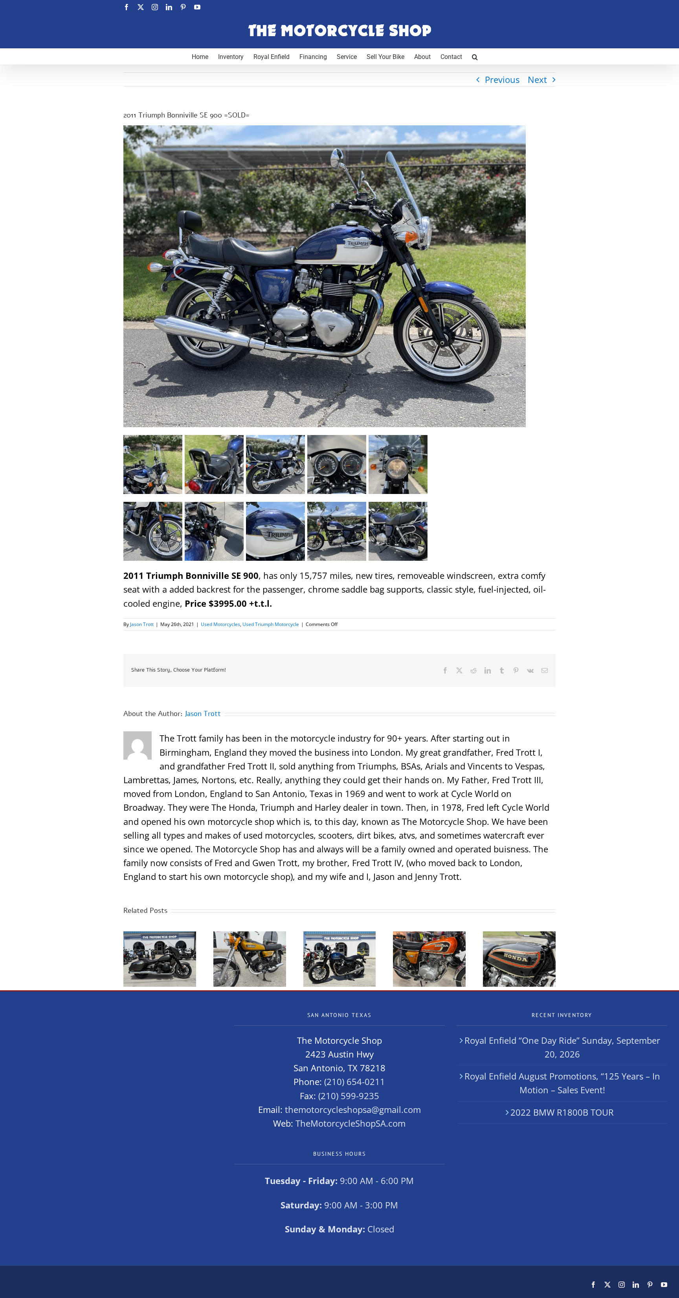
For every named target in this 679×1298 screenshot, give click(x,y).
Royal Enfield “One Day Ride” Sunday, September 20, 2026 (562, 1047)
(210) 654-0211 (354, 1081)
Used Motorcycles (220, 624)
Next (537, 79)
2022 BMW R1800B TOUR (562, 1112)
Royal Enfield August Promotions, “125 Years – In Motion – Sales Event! (562, 1083)
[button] (475, 56)
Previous (502, 79)
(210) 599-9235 (348, 1096)
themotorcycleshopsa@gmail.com (353, 1109)
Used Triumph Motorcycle (270, 624)
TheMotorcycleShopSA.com (350, 1123)
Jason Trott (142, 624)
